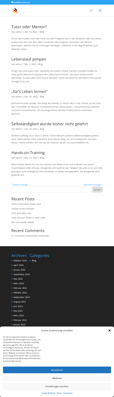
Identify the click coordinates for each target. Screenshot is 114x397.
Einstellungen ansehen (57, 386)
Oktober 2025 (20, 260)
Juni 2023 (18, 306)
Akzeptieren (57, 370)
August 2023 (20, 301)
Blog (42, 31)
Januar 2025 (19, 269)
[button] (109, 330)
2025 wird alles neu (21, 213)
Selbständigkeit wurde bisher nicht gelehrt (49, 123)
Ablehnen (57, 378)
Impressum (68, 393)
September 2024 (22, 274)
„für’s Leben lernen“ (29, 91)
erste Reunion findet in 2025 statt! (28, 217)
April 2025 (19, 265)
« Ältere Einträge (19, 184)
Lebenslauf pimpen (28, 59)
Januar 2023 (19, 324)
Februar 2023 (20, 320)
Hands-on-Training (28, 152)
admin (19, 31)
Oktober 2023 (20, 292)
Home (59, 393)
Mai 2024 (18, 278)
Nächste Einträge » (93, 184)
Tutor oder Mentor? (29, 26)
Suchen (97, 189)
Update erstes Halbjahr (23, 208)
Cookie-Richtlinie (48, 393)
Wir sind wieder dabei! (22, 222)
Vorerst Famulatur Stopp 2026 (26, 204)
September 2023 (22, 297)
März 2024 (19, 283)
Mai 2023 (18, 310)
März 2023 (19, 315)
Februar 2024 (20, 288)
